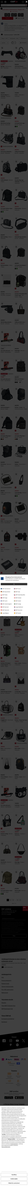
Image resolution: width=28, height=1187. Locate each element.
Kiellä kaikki (14, 1179)
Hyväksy (14, 1174)
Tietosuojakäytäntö (5, 1147)
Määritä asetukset (14, 1183)
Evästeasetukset (14, 1143)
